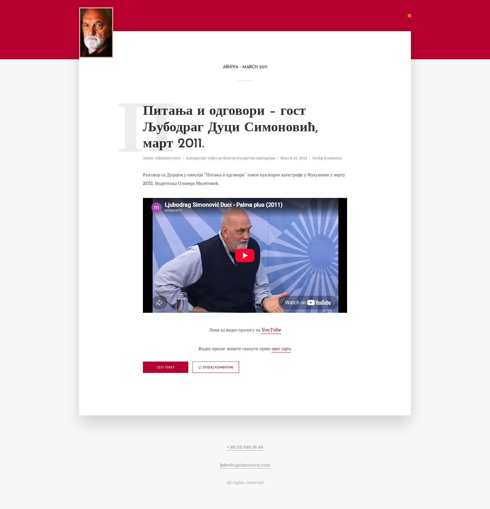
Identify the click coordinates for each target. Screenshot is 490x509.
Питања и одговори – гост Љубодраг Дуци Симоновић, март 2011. (230, 128)
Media (257, 16)
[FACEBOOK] (360, 15)
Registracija (338, 16)
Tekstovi (233, 16)
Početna (183, 16)
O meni (208, 16)
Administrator (168, 158)
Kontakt (306, 16)
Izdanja (280, 16)
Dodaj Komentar (327, 158)
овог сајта (281, 348)
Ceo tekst (166, 367)
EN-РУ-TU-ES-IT (384, 16)
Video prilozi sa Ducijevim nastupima (241, 158)
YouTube (271, 330)
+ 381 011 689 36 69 (245, 447)
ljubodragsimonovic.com (245, 465)
